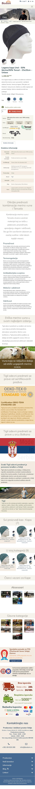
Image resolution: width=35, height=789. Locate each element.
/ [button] (24, 1)
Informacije (7, 765)
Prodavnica (7, 758)
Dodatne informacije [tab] (8, 143)
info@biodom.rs (26, 747)
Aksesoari (6, 21)
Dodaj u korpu (16, 111)
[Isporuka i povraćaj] (17, 686)
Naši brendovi (8, 762)
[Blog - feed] (8, 769)
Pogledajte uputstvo (16, 660)
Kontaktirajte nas (17, 723)
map (31, 730)
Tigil (12, 176)
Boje (3, 100)
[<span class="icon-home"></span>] (1, 21)
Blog (4, 769)
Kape (10, 21)
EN (32, 1)
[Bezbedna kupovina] (17, 710)
